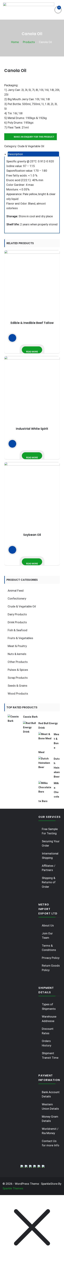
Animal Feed (16, 590)
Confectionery (17, 598)
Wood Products (18, 693)
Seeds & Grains (17, 685)
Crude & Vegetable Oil (31, 146)
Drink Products (17, 622)
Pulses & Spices (18, 669)
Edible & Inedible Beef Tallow (32, 323)
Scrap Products (18, 677)
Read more (32, 352)
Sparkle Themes (13, 1188)
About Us (48, 925)
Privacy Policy (50, 958)
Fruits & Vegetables (20, 638)
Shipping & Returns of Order (48, 882)
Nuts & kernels (17, 654)
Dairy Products (17, 614)
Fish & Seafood (17, 630)
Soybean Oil (32, 535)
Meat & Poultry (17, 646)
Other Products (18, 662)
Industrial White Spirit (32, 429)
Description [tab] (15, 154)
